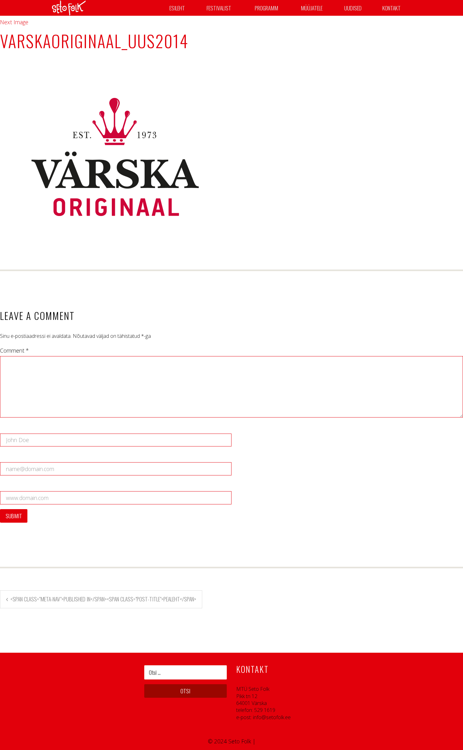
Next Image (14, 22)
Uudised (353, 8)
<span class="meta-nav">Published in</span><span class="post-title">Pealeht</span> (103, 599)
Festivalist (219, 8)
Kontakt (391, 8)
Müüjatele (312, 8)
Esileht (177, 8)
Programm (266, 8)
